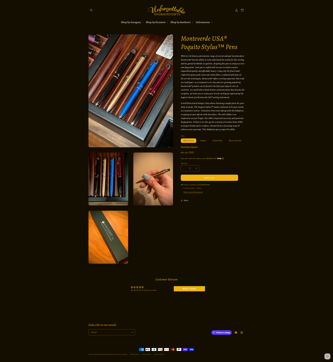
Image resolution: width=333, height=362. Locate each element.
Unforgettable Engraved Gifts (104, 354)
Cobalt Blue (217, 140)
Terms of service (159, 354)
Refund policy (134, 354)
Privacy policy (146, 354)
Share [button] (186, 200)
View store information (193, 192)
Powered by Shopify (120, 354)
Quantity (184, 163)
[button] (91, 10)
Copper (203, 140)
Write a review (189, 288)
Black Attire (188, 140)
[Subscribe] (132, 332)
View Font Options (189, 146)
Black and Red (235, 140)
